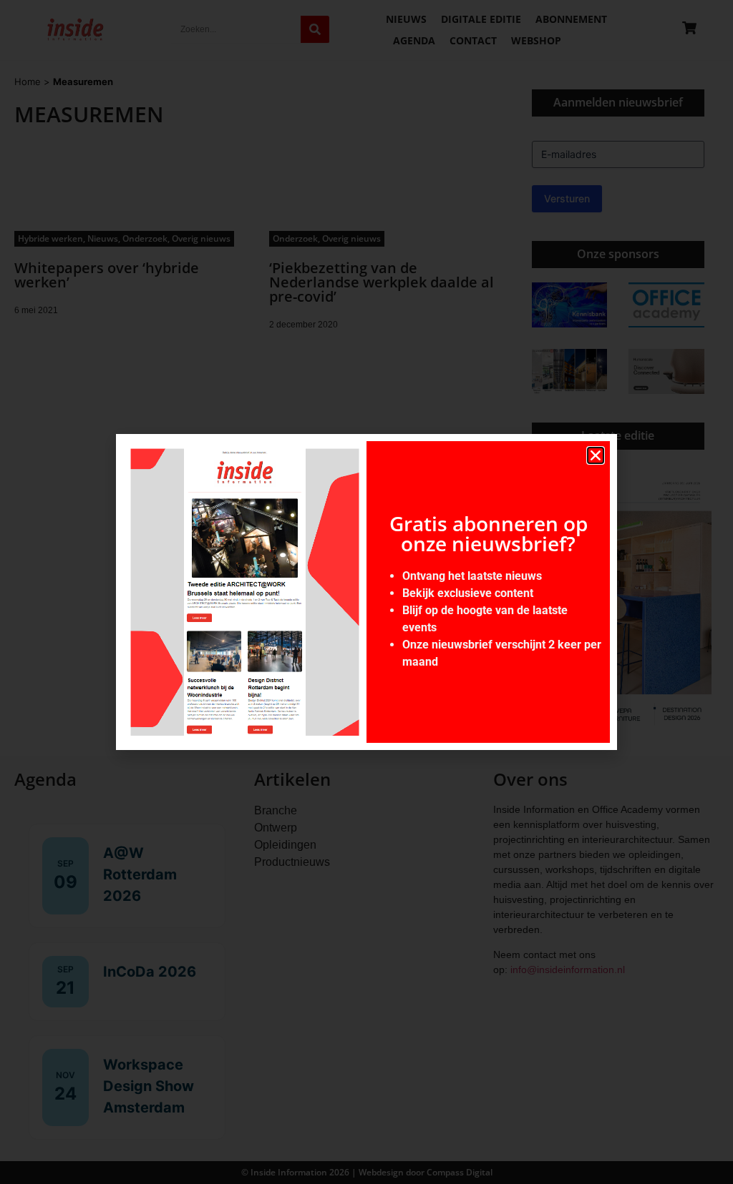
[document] (366, 592)
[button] (595, 455)
